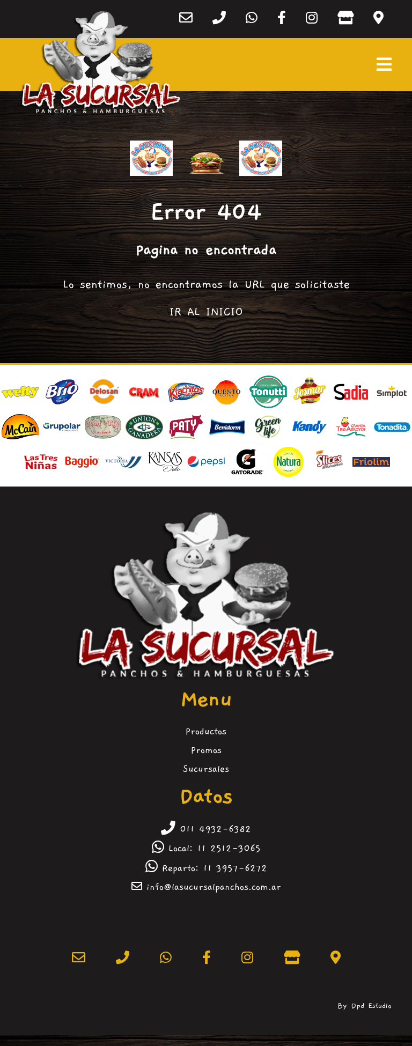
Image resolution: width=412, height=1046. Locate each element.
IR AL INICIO (206, 312)
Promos (206, 750)
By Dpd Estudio (364, 1005)
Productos (206, 731)
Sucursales (206, 769)
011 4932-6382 (213, 829)
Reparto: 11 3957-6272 (212, 868)
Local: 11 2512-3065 (212, 848)
